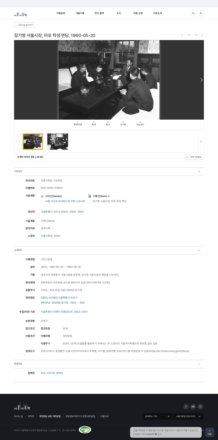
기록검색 (60, 13)
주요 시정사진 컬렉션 (52, 373)
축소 (108, 124)
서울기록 (80, 13)
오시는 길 (18, 416)
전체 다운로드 (195, 157)
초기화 (123, 124)
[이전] (182, 35)
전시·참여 (99, 13)
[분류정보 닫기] (200, 364)
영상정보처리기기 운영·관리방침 (80, 416)
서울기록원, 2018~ (51, 235)
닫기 (159, 434)
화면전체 (78, 124)
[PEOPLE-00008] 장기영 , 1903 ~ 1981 (63, 302)
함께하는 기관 (151, 416)
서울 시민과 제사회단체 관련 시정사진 (65, 201)
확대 (94, 124)
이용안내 (104, 416)
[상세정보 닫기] (200, 251)
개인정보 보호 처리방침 (50, 416)
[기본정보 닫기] (200, 172)
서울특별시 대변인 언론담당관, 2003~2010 (64, 311)
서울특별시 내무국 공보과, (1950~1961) (62, 211)
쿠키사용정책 (148, 434)
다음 (196, 35)
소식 (119, 13)
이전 (188, 35)
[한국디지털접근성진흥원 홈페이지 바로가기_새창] (52, 433)
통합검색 (193, 13)
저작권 (31, 416)
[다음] (202, 35)
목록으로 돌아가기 (25, 25)
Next (201, 80)
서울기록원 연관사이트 (185, 416)
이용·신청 (138, 13)
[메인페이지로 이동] (20, 13)
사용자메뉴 (201, 13)
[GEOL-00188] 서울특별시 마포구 (59, 297)
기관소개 (157, 13)
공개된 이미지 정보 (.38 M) (30, 157)
